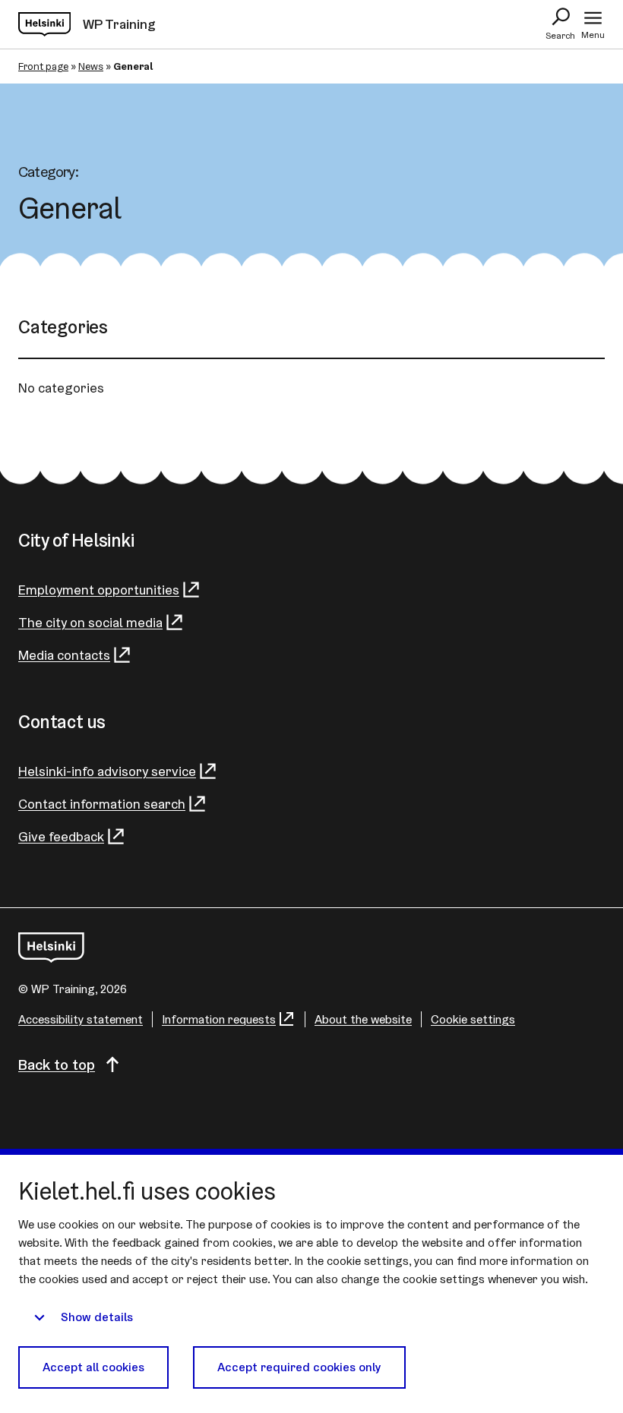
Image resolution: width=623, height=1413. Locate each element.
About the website (363, 1019)
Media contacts (64, 655)
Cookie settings (473, 1019)
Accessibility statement (80, 1019)
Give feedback (61, 836)
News (90, 66)
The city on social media (90, 622)
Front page (43, 66)
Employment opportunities (98, 589)
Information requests (219, 1019)
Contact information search (101, 803)
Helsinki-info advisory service (107, 771)
